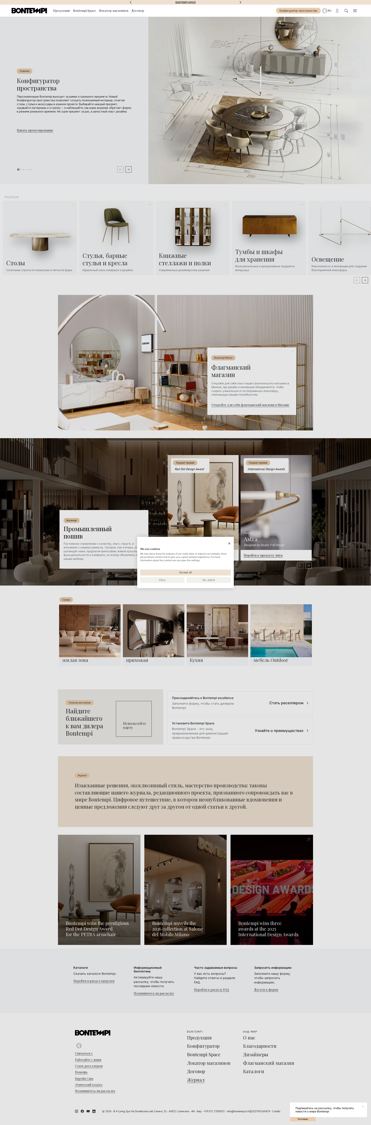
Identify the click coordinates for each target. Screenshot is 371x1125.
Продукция (61, 11)
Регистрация (303, 1119)
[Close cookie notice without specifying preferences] (229, 543)
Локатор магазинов (113, 11)
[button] (131, 2)
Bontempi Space (84, 11)
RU (329, 10)
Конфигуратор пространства (298, 10)
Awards (186, 2)
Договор (137, 11)
